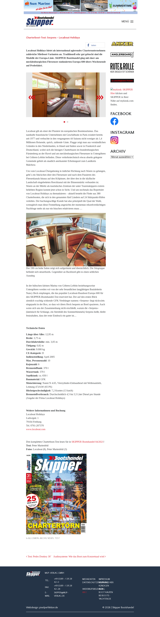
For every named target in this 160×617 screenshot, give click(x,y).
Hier (112, 93)
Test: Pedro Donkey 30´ (39, 556)
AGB (101, 589)
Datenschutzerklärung (95, 582)
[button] (95, 45)
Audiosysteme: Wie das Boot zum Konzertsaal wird (79, 556)
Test (57, 538)
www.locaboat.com (35, 429)
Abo (84, 592)
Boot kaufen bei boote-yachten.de (106, 595)
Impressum (104, 579)
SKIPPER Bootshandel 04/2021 (87, 441)
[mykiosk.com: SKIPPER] (121, 89)
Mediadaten (88, 579)
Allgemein (33, 538)
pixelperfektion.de (48, 607)
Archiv (43, 538)
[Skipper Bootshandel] (33, 574)
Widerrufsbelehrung (93, 589)
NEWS (51, 538)
